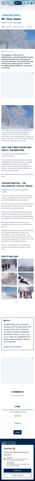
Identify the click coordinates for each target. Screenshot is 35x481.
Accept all (17, 470)
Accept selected (17, 475)
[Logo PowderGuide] (5, 3)
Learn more (7, 454)
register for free (20, 412)
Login (17, 432)
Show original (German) (13, 346)
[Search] (28, 3)
